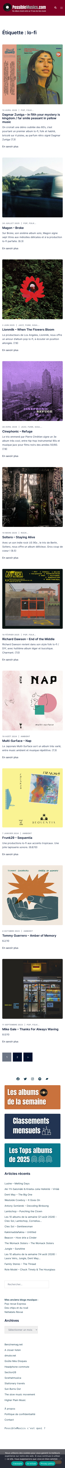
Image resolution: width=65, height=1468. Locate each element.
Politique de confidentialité (20, 1414)
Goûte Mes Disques (16, 1361)
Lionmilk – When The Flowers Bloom (28, 329)
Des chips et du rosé (16, 1307)
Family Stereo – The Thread (20, 1263)
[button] (55, 8)
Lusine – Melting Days (17, 1183)
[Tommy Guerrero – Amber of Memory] (32, 895)
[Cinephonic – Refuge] (32, 391)
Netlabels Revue (14, 1311)
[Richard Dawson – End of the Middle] (32, 599)
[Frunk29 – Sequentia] (32, 797)
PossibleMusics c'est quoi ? (25, 1428)
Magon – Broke (13, 228)
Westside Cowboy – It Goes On (22, 1200)
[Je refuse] (61, 1458)
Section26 (10, 1372)
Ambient (25, 736)
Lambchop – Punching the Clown (23, 1211)
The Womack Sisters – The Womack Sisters (29, 1243)
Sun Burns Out (13, 1388)
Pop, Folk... (27, 110)
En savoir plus (10, 146)
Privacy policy (47, 1463)
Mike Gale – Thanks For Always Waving (30, 1029)
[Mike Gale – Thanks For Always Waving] (32, 989)
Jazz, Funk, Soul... (29, 325)
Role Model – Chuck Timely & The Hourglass (30, 1269)
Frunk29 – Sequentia (17, 838)
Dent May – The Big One (18, 1194)
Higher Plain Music (15, 1400)
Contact (9, 1419)
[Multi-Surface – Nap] (32, 700)
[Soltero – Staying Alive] (32, 497)
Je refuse (31, 1463)
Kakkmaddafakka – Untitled (20, 1232)
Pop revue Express (15, 1303)
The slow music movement (20, 1394)
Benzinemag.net (14, 1344)
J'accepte (17, 1463)
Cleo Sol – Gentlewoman (19, 1226)
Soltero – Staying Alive (18, 537)
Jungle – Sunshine (15, 1248)
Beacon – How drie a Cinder (21, 1237)
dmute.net (10, 1355)
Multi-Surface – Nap (16, 741)
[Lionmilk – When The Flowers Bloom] (32, 289)
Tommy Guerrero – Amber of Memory (29, 935)
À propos (10, 1408)
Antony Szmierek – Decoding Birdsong (27, 1205)
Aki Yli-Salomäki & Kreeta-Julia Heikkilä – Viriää (32, 1189)
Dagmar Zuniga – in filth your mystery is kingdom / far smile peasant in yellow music (31, 118)
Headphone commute (17, 1366)
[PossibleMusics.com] (26, 7)
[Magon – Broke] (32, 187)
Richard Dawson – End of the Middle (28, 639)
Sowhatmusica (13, 1377)
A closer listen (13, 1349)
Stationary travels (15, 1383)
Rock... (24, 533)
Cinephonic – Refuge (17, 431)
